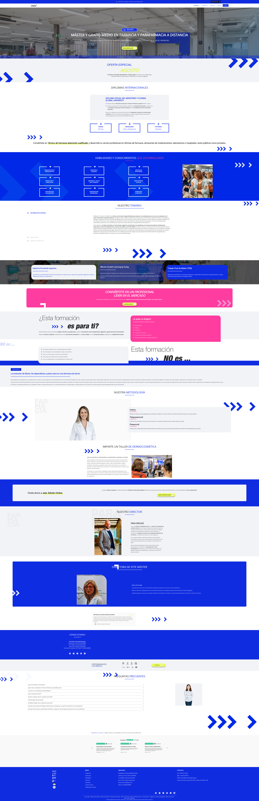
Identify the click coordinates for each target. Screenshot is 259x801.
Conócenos (204, 5)
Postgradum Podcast (90, 787)
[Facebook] (73, 653)
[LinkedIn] (70, 653)
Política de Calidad (125, 796)
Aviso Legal (86, 796)
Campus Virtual (89, 785)
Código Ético (152, 796)
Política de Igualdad (160, 796)
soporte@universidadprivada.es (188, 778)
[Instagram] (81, 653)
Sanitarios (101, 733)
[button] (92, 748)
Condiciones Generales (115, 796)
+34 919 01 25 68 (183, 773)
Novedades (212, 5)
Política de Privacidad (95, 796)
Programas (196, 5)
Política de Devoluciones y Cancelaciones (139, 796)
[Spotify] (174, 793)
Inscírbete (87, 782)
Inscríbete (225, 5)
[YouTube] (77, 653)
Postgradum (94, 733)
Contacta (219, 5)
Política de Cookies (105, 796)
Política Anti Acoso (170, 796)
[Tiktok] (84, 653)
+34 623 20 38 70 (184, 775)
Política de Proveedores (129, 798)
